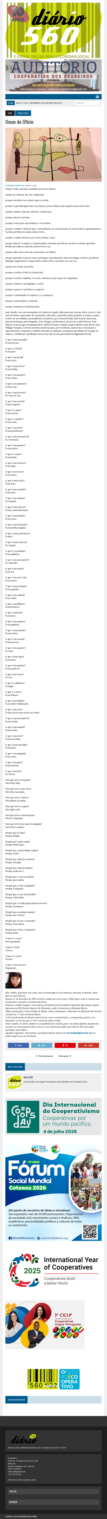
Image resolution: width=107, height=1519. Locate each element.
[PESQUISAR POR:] (87, 102)
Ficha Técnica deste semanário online (22, 1480)
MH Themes (33, 1516)
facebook (13, 1502)
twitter (12, 1491)
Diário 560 (19, 185)
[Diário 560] (53, 31)
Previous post (46, 1056)
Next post (63, 1056)
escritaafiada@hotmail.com (79, 1032)
